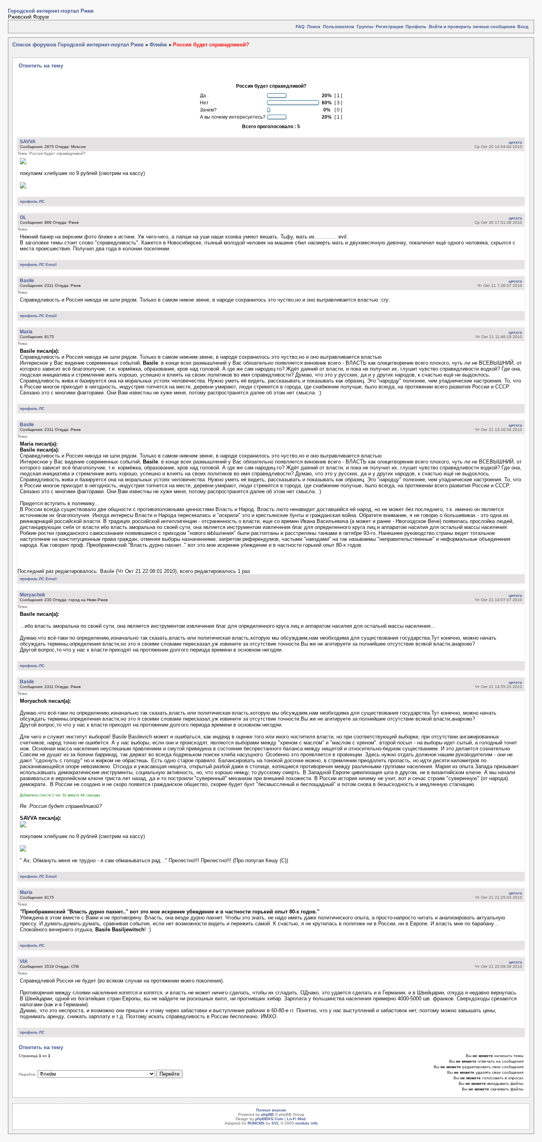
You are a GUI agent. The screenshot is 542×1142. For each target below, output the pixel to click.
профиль (29, 201)
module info (306, 1123)
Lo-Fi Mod (296, 1119)
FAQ (300, 26)
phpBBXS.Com (269, 1119)
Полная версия (271, 1110)
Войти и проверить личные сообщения (472, 26)
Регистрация (389, 26)
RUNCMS (256, 1123)
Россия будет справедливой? (211, 45)
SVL (275, 1123)
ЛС (41, 201)
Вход (523, 26)
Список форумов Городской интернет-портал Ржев (78, 45)
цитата (515, 142)
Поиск (314, 26)
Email (51, 264)
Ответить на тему (41, 66)
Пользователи (338, 26)
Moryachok (32, 594)
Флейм (158, 45)
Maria (26, 331)
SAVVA (28, 141)
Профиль (416, 26)
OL (23, 217)
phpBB (267, 1114)
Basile (27, 280)
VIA (24, 961)
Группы (365, 26)
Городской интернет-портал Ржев (51, 11)
